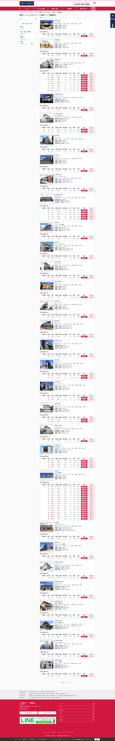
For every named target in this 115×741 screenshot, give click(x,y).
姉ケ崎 (60, 162)
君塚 (58, 301)
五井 (59, 26)
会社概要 (69, 8)
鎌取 (59, 99)
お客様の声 (61, 710)
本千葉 (60, 348)
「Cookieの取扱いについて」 (79, 739)
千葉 (59, 625)
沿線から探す (55, 8)
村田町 (56, 693)
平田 (58, 542)
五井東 (59, 381)
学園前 (61, 100)
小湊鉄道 (47, 695)
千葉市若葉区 (47, 691)
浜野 (59, 47)
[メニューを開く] (93, 8)
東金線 (74, 695)
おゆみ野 (60, 94)
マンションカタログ (46, 732)
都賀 (60, 65)
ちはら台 (62, 430)
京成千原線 (57, 100)
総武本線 (57, 65)
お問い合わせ (83, 8)
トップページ (61, 703)
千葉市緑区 (57, 94)
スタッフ (61, 706)
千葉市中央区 (57, 113)
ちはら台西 (60, 425)
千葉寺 (61, 346)
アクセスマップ (62, 716)
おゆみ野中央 (39, 693)
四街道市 (56, 59)
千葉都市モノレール (59, 64)
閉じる (97, 739)
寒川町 (61, 640)
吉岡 (59, 59)
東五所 (59, 39)
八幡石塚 (59, 281)
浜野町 (44, 693)
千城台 (65, 64)
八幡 (58, 135)
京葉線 (56, 28)
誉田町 (50, 693)
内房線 (56, 25)
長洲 (54, 693)
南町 (61, 660)
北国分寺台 (60, 174)
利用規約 (54, 732)
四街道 (60, 67)
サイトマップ (70, 732)
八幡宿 (60, 25)
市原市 (56, 20)
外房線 (56, 99)
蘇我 (59, 28)
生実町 (61, 113)
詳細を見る (84, 35)
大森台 (61, 666)
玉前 (58, 155)
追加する (91, 35)
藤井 (58, 522)
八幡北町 (59, 261)
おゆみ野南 (61, 561)
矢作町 (61, 601)
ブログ (60, 713)
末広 (47, 693)
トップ (26, 8)
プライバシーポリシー (62, 732)
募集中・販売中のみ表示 (27, 23)
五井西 (59, 444)
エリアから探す (41, 8)
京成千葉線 (66, 695)
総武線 (56, 625)
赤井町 (61, 194)
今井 (61, 340)
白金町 (59, 20)
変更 (36, 19)
